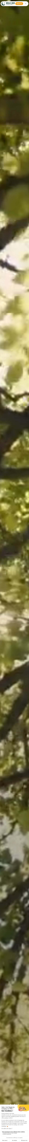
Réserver (19, 3)
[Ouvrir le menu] (26, 4)
